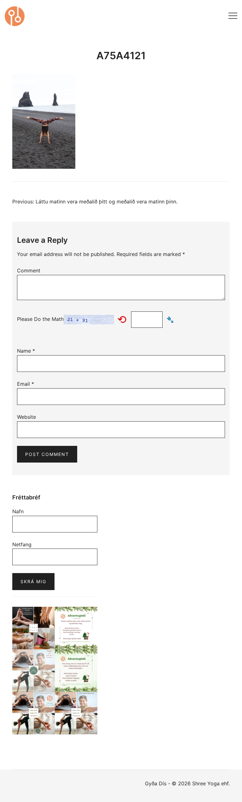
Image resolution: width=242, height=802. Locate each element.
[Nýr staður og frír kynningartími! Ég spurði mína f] (76, 713)
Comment (28, 270)
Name (26, 351)
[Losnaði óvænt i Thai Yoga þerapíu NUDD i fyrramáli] (33, 628)
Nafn (18, 511)
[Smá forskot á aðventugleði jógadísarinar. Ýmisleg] (76, 670)
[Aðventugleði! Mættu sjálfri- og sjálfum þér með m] (76, 628)
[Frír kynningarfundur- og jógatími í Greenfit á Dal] (33, 713)
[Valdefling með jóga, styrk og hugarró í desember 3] (33, 670)
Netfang (22, 544)
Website (26, 417)
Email (25, 384)
